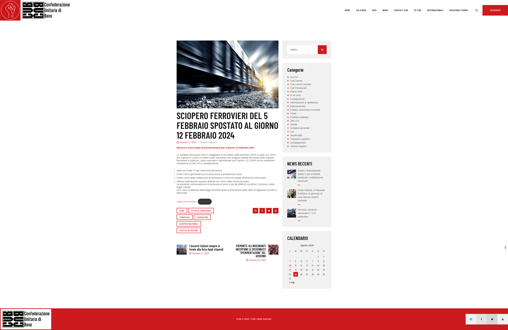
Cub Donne (296, 80)
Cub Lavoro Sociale (300, 84)
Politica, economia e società (305, 110)
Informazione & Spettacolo (304, 102)
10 (290, 265)
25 (296, 274)
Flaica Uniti (296, 91)
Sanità (293, 124)
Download (205, 202)
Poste (293, 113)
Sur (292, 131)
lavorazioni (202, 217)
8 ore (181, 210)
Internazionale (297, 106)
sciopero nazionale (188, 224)
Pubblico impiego (299, 117)
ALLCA (294, 77)
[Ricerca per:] (307, 49)
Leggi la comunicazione (186, 202)
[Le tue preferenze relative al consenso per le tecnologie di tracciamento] (505, 247)
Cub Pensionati (298, 88)
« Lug (291, 282)
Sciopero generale (300, 128)
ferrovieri (184, 217)
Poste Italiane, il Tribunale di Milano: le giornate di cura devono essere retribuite (311, 195)
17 (290, 269)
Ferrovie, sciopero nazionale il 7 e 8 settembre (307, 213)
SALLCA (294, 120)
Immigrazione (297, 99)
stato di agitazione (188, 230)
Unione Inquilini (298, 146)
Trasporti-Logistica (208, 142)
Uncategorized (298, 142)
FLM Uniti (295, 95)
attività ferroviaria (201, 210)
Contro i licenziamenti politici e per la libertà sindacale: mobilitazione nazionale (310, 175)
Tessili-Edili (296, 135)
